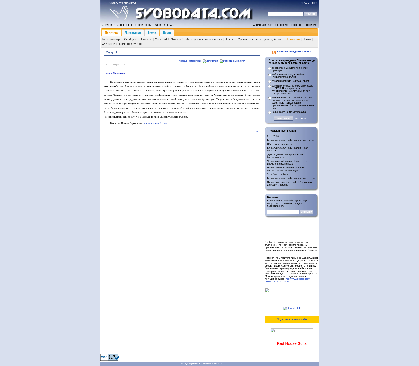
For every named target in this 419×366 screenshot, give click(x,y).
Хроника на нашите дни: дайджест (261, 39)
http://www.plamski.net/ (155, 123)
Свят (158, 39)
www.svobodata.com (205, 364)
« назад (183, 60)
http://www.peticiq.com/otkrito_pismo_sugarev (287, 280)
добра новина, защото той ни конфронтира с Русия (288, 75)
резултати (300, 118)
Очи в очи (108, 43)
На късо (230, 39)
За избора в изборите (279, 174)
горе (258, 131)
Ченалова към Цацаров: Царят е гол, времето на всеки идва (287, 162)
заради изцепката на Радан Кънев (290, 81)
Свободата (131, 39)
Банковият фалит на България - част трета (291, 178)
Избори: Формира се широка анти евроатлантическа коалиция (285, 169)
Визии (152, 32)
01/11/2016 (273, 136)
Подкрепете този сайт (292, 319)
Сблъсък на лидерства (279, 144)
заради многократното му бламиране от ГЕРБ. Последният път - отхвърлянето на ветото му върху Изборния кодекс (292, 89)
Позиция (146, 39)
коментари (195, 60)
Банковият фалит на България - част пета (290, 140)
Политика (111, 32)
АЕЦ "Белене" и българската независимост (193, 39)
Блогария (293, 39)
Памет (307, 39)
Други (167, 32)
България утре (111, 39)
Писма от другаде (130, 43)
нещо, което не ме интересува (289, 112)
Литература (133, 32)
